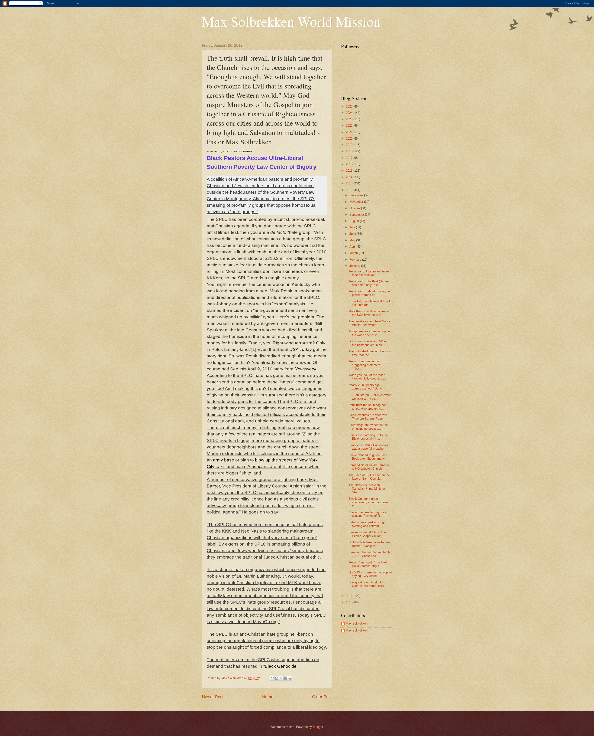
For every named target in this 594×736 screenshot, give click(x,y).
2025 (349, 106)
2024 (349, 112)
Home (267, 696)
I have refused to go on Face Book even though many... (368, 456)
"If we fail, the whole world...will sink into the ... (370, 303)
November (356, 201)
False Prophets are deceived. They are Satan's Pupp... (368, 416)
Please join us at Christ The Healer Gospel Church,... (367, 533)
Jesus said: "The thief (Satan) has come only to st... (369, 283)
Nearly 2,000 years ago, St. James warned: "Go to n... (368, 386)
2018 (349, 151)
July (352, 227)
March (354, 253)
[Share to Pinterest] (290, 678)
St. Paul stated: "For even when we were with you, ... (370, 396)
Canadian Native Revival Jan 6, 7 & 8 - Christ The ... (370, 553)
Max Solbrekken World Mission (291, 21)
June (353, 234)
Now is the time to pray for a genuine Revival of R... (368, 513)
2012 (349, 190)
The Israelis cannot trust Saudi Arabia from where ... (369, 323)
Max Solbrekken (357, 623)
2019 (349, 145)
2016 (349, 164)
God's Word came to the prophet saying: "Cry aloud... (370, 574)
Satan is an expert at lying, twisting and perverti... (367, 523)
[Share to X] (281, 678)
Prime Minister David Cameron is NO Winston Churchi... (369, 466)
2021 (349, 132)
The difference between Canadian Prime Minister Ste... (367, 488)
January (355, 266)
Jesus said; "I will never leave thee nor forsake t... (369, 273)
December (356, 195)
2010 (349, 602)
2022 (349, 125)
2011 (349, 596)
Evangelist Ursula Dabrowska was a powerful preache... (368, 446)
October (355, 208)
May (352, 240)
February (355, 259)
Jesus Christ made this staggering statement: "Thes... (365, 365)
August (354, 221)
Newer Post (212, 696)
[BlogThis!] (276, 678)
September (357, 214)
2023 (349, 119)
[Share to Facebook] (285, 678)
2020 (349, 138)
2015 (349, 170)
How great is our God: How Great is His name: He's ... (368, 584)
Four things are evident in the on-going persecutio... (368, 426)
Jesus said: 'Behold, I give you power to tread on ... (369, 293)
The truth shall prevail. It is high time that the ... (370, 353)
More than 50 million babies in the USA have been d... (369, 313)
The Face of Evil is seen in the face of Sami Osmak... (369, 476)
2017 (349, 158)
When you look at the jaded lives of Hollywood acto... (367, 376)
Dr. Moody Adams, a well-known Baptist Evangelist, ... (370, 543)
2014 (349, 177)
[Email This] (272, 678)
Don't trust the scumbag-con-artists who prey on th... (368, 406)
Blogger (318, 727)
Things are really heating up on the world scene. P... (369, 333)
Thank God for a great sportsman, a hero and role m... (368, 502)
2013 (349, 183)
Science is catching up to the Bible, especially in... (368, 436)
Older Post (322, 696)
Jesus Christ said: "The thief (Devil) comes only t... (368, 564)
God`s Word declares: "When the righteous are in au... (368, 343)
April (352, 246)
